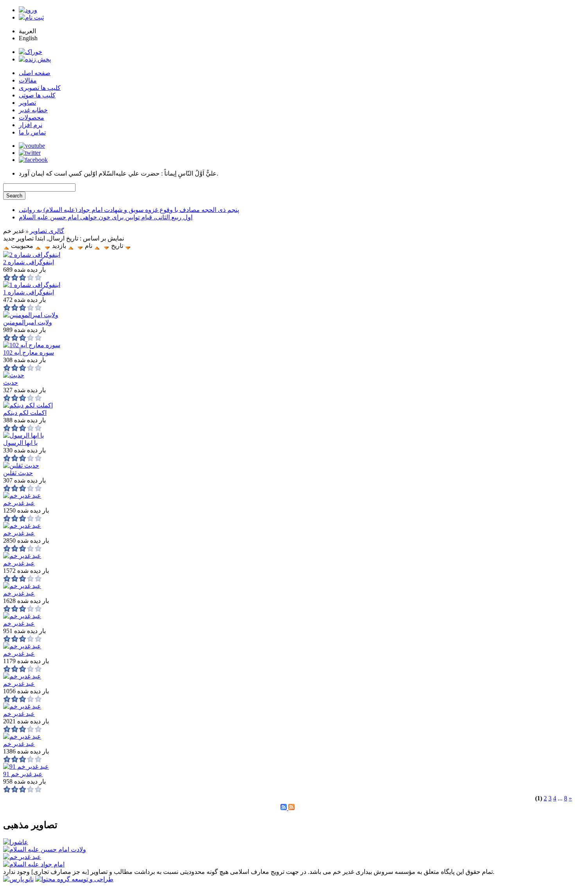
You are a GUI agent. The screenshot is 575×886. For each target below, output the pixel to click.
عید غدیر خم (19, 503)
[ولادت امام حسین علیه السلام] (44, 849)
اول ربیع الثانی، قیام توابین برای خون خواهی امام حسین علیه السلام (105, 217)
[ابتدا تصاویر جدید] (6, 245)
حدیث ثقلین (18, 473)
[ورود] (28, 10)
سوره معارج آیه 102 (28, 352)
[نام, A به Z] (97, 245)
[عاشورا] (15, 842)
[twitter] (30, 152)
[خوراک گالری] (291, 808)
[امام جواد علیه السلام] (34, 864)
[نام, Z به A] (80, 245)
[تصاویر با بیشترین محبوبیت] (128, 245)
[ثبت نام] (31, 17)
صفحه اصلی (34, 73)
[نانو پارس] (18, 879)
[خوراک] (30, 51)
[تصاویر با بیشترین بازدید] (71, 245)
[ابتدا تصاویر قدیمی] (106, 245)
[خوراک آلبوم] (284, 808)
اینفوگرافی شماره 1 (28, 292)
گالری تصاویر (47, 231)
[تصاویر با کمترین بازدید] (47, 245)
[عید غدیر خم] (22, 857)
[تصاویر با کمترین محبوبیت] (38, 245)
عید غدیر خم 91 (23, 774)
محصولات (31, 117)
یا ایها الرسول (20, 442)
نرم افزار (30, 125)
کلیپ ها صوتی (37, 95)
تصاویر (27, 102)
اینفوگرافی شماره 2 (28, 262)
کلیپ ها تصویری (40, 87)
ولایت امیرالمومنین (27, 322)
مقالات (28, 80)
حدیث (10, 382)
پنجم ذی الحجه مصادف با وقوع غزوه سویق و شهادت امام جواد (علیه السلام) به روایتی (129, 209)
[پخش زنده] (35, 59)
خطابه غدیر (33, 110)
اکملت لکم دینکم (25, 412)
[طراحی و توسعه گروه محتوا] (74, 879)
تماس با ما (32, 132)
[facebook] (33, 159)
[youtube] (32, 145)
